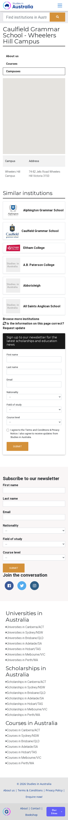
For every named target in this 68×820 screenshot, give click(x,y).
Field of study (14, 404)
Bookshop (31, 815)
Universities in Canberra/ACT (25, 627)
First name (12, 354)
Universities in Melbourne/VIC (26, 654)
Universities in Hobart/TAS (24, 649)
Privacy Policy (54, 790)
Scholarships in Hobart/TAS (25, 704)
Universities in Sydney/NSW (25, 632)
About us (12, 56)
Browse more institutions (21, 319)
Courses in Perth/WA (20, 763)
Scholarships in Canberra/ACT (26, 682)
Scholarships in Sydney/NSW (26, 687)
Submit (17, 446)
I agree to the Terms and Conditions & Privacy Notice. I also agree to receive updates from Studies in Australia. (34, 433)
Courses (11, 63)
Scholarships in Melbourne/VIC (27, 709)
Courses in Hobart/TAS (22, 752)
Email (9, 379)
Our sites (54, 811)
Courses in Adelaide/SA (22, 746)
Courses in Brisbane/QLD (23, 741)
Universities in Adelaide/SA (24, 643)
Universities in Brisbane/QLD (25, 638)
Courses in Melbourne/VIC (24, 757)
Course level (13, 417)
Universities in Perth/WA (22, 660)
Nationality (12, 392)
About (24, 808)
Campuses (13, 71)
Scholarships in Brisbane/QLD (26, 693)
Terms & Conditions (30, 790)
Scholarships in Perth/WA (23, 715)
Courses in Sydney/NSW (23, 735)
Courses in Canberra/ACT (23, 730)
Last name (12, 367)
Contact (35, 808)
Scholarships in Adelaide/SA (25, 698)
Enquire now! (34, 797)
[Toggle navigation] (60, 5)
